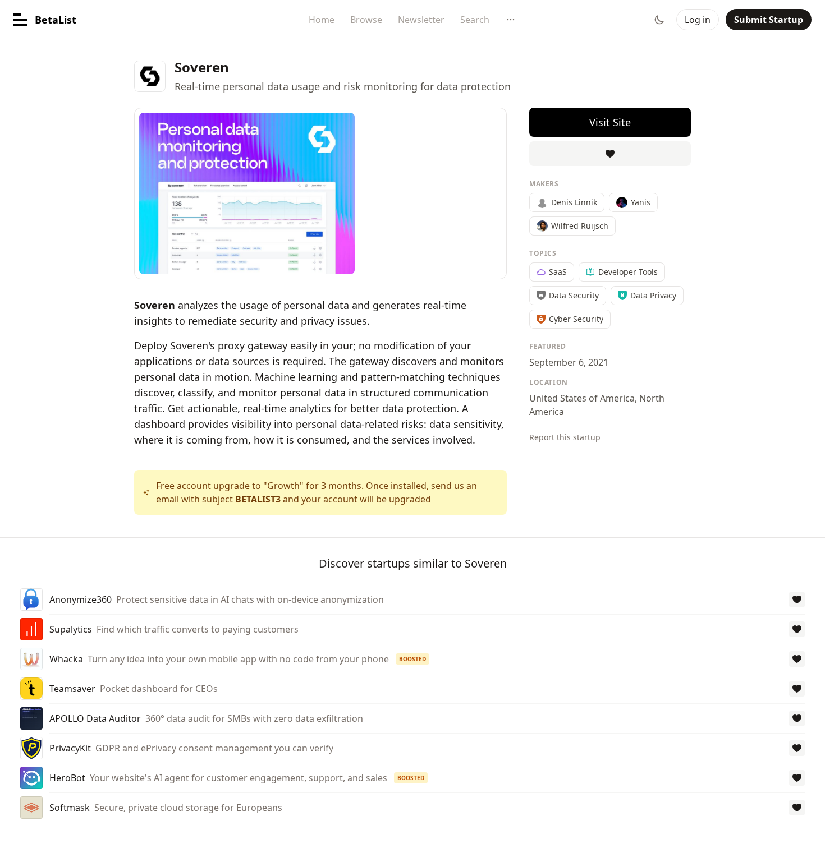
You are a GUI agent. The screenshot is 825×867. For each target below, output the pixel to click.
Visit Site (610, 122)
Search (474, 19)
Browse (366, 19)
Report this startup (565, 437)
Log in (698, 19)
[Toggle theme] (659, 20)
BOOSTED (412, 659)
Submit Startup (768, 19)
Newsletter (421, 19)
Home (321, 19)
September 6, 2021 (568, 362)
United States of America (582, 398)
